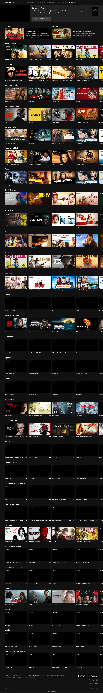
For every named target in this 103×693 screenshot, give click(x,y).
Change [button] (96, 683)
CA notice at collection (60, 675)
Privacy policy (49, 675)
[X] (97, 680)
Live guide (32, 2)
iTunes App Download (81, 676)
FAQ (13, 677)
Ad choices (8, 677)
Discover (42, 2)
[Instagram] (89, 680)
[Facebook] (93, 680)
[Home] (10, 2)
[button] (41, 19)
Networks (73, 2)
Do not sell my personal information (26, 677)
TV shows (63, 2)
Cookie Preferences (51, 691)
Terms (42, 675)
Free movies (52, 2)
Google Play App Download (93, 676)
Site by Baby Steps (94, 688)
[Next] (98, 51)
